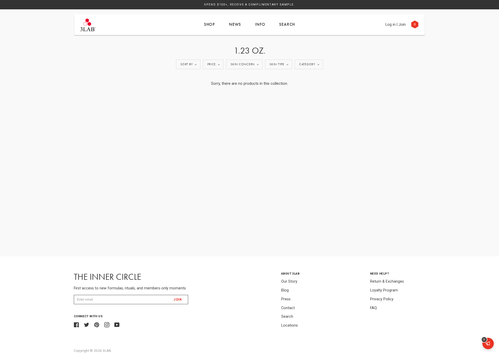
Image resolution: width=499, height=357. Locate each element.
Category (307, 64)
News (235, 24)
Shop (209, 24)
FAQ (373, 308)
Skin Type (277, 64)
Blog (285, 290)
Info (260, 24)
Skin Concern (243, 64)
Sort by (186, 64)
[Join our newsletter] (488, 343)
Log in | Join (395, 24)
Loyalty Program (384, 290)
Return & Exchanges (387, 281)
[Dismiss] (484, 339)
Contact (288, 308)
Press (286, 299)
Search (287, 24)
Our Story (289, 281)
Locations (289, 325)
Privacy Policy (381, 299)
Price (211, 64)
